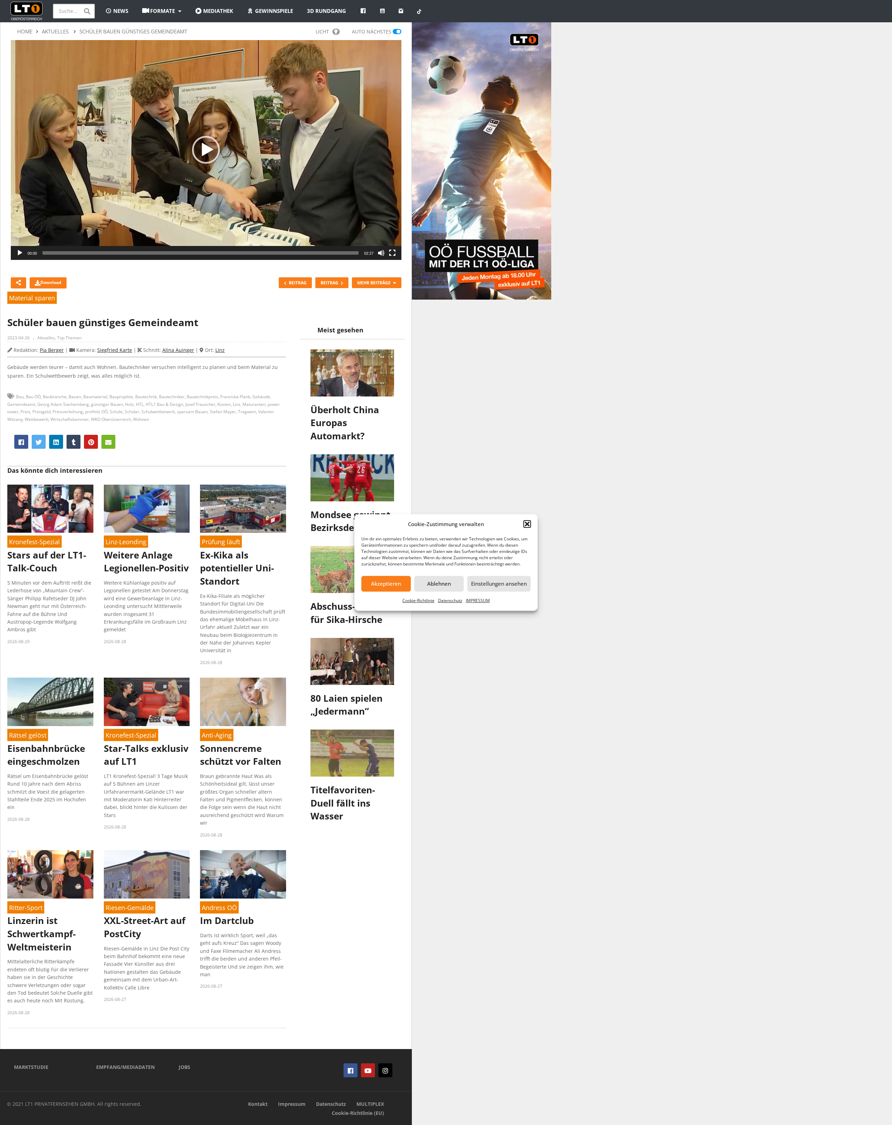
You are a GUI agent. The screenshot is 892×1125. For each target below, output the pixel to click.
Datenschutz (450, 600)
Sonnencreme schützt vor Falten (240, 755)
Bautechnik (146, 397)
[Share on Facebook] (21, 442)
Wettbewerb (36, 419)
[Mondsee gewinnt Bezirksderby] (352, 477)
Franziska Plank (235, 397)
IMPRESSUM (478, 600)
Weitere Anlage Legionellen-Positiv (146, 562)
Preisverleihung (68, 412)
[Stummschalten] (381, 252)
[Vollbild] (392, 252)
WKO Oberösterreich (111, 419)
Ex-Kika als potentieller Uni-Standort (237, 568)
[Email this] (108, 442)
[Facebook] (350, 1070)
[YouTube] (368, 1070)
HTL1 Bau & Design (164, 404)
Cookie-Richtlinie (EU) (358, 1113)
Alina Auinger (178, 350)
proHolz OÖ (96, 412)
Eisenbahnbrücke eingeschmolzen (46, 755)
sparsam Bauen (192, 412)
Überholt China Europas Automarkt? (344, 422)
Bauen (75, 397)
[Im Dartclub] (243, 874)
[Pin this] (91, 442)
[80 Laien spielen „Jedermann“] (352, 661)
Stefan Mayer (223, 412)
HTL (140, 404)
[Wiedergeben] (19, 252)
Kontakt (258, 1104)
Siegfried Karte (114, 350)
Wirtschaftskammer (70, 419)
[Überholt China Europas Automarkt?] (352, 372)
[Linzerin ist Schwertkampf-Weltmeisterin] (50, 874)
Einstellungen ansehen (499, 583)
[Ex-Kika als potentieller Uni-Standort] (243, 509)
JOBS (184, 1067)
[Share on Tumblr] (73, 442)
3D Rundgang (326, 10)
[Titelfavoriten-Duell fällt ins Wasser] (352, 753)
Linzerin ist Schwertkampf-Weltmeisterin (41, 933)
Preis (25, 412)
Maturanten (254, 404)
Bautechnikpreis (202, 397)
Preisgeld (41, 412)
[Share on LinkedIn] (56, 442)
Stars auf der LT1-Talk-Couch (46, 562)
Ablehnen (439, 583)
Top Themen (69, 338)
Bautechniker (172, 397)
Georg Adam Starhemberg (63, 404)
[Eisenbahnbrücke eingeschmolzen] (50, 702)
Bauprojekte (121, 397)
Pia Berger (52, 350)
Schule (116, 412)
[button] (527, 524)
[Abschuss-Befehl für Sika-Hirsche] (352, 569)
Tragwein (247, 412)
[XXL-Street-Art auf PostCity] (147, 874)
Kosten (224, 404)
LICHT (322, 31)
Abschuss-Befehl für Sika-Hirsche (347, 613)
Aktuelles (46, 338)
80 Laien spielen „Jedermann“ (346, 705)
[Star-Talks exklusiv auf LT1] (147, 702)
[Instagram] (385, 1070)
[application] (206, 150)
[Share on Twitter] (39, 442)
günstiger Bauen (107, 404)
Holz (129, 404)
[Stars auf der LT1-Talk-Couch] (50, 509)
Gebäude (261, 397)
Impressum (292, 1104)
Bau (20, 397)
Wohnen (141, 419)
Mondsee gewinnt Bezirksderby (350, 521)
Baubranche (55, 397)
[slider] (201, 253)
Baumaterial (95, 397)
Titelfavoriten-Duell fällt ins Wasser (342, 803)
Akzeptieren (386, 583)
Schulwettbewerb (158, 412)
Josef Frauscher (200, 404)
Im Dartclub (227, 920)
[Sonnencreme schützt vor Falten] (243, 702)
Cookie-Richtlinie (418, 600)
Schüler (132, 412)
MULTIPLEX (370, 1104)
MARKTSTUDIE (31, 1067)
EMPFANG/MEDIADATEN (125, 1067)
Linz (220, 350)
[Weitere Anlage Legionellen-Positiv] (147, 509)
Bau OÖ (33, 397)
